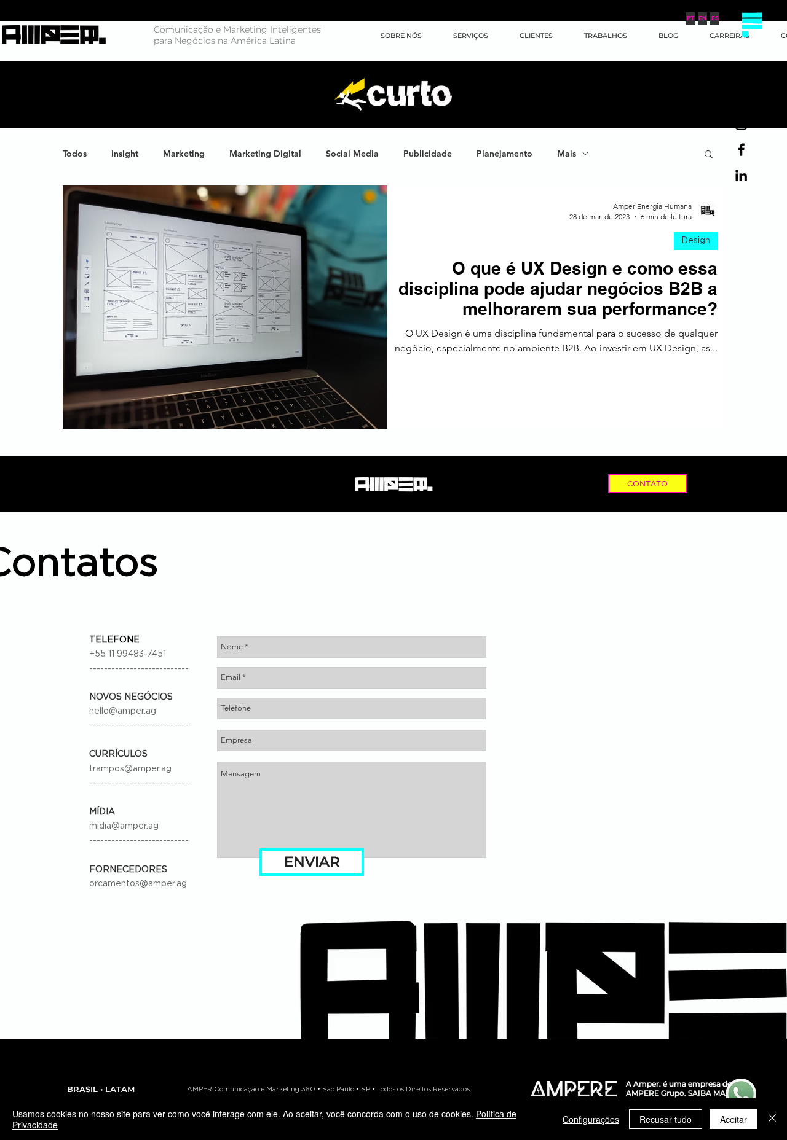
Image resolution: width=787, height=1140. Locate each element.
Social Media (352, 154)
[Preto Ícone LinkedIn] (741, 175)
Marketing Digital (265, 154)
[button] (752, 24)
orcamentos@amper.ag (138, 884)
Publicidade (427, 154)
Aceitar (733, 1119)
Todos (75, 154)
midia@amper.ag (124, 826)
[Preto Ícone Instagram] (741, 123)
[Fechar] (772, 1119)
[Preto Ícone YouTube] (741, 98)
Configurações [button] (591, 1119)
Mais (566, 154)
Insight (124, 154)
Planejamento (504, 154)
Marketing (184, 154)
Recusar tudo (665, 1119)
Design (695, 240)
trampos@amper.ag (130, 769)
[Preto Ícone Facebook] (741, 149)
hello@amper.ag (122, 711)
